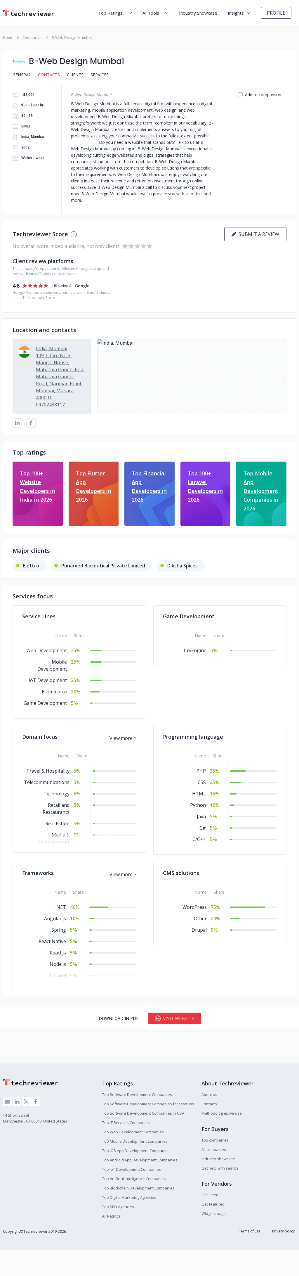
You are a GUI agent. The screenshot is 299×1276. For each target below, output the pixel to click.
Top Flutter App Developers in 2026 (93, 486)
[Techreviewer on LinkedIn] (17, 1101)
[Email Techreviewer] (7, 1101)
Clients (75, 74)
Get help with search (219, 1168)
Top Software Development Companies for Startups (148, 1103)
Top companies (215, 1140)
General (22, 74)
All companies (213, 1149)
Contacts (49, 74)
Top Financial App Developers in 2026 (149, 486)
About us (209, 1094)
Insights (236, 13)
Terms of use (249, 1231)
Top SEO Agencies (118, 1206)
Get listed (209, 1194)
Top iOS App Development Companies (136, 1150)
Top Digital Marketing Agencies (129, 1197)
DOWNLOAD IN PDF (118, 1018)
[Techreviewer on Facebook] (35, 1101)
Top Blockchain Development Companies (138, 1188)
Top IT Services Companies (126, 1122)
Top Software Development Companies (137, 1094)
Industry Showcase (198, 13)
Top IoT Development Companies (131, 1169)
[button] (191, 376)
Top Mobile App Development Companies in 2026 (261, 491)
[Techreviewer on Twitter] (26, 1101)
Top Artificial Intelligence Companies (134, 1178)
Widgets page (213, 1213)
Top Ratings (110, 13)
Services (100, 74)
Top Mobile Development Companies (135, 1141)
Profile (276, 13)
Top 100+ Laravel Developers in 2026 (205, 486)
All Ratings (111, 1216)
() (62, 285)
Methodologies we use (221, 1113)
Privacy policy (283, 1231)
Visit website (178, 1018)
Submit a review (257, 234)
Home (8, 37)
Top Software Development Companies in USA (143, 1113)
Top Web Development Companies (133, 1132)
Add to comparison (263, 94)
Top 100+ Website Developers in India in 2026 (37, 486)
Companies (32, 37)
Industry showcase (218, 1158)
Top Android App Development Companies (140, 1160)
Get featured (213, 1204)
